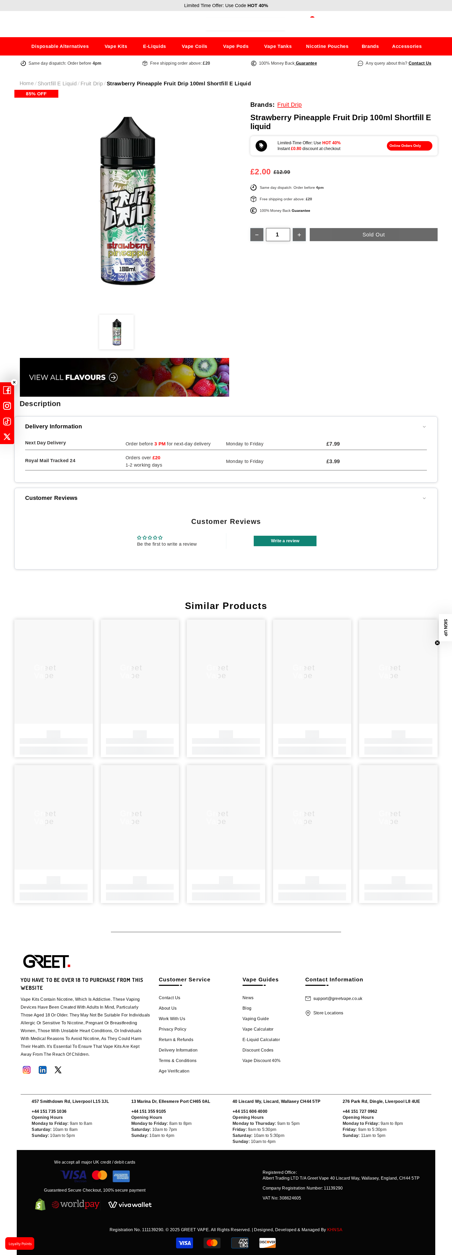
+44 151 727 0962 (360, 1111)
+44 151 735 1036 (49, 1111)
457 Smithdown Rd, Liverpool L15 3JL (70, 1101)
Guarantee (306, 63)
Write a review (285, 541)
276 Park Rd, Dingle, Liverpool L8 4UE (381, 1101)
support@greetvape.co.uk (338, 998)
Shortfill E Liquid (57, 83)
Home (27, 83)
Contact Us (420, 63)
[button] (445, 627)
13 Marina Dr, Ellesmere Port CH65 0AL (171, 1101)
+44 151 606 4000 (250, 1111)
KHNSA (335, 1230)
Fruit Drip (92, 83)
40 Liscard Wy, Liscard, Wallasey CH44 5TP (276, 1101)
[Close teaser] (437, 642)
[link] (54, 741)
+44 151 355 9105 (148, 1111)
